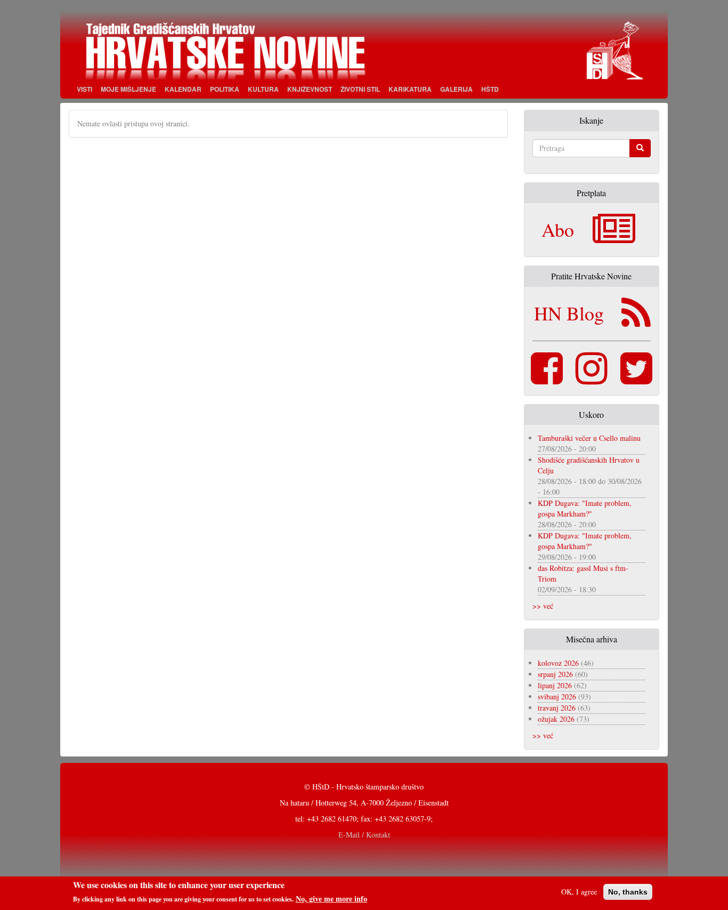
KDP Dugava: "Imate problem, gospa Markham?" (585, 508)
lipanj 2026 (555, 685)
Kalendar (183, 89)
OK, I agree (579, 892)
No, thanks (628, 892)
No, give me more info (331, 898)
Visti (84, 89)
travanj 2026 (557, 708)
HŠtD (490, 89)
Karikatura (410, 89)
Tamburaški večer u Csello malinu (589, 438)
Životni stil (360, 89)
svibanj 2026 (557, 696)
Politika (224, 89)
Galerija (456, 89)
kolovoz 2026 (558, 663)
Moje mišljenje (128, 89)
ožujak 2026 (556, 719)
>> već (542, 606)
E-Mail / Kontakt (364, 835)
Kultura (263, 89)
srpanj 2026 (555, 674)
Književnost (309, 89)
